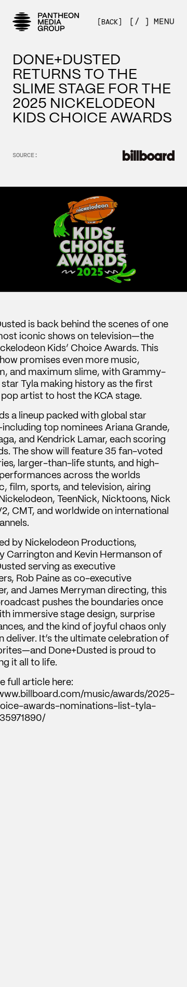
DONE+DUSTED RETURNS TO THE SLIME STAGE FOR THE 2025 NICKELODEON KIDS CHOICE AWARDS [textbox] (92, 88)
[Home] (45, 21)
